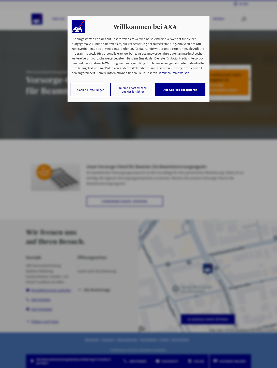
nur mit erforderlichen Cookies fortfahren (133, 89)
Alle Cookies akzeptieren (180, 90)
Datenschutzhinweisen (173, 73)
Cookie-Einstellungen (90, 90)
